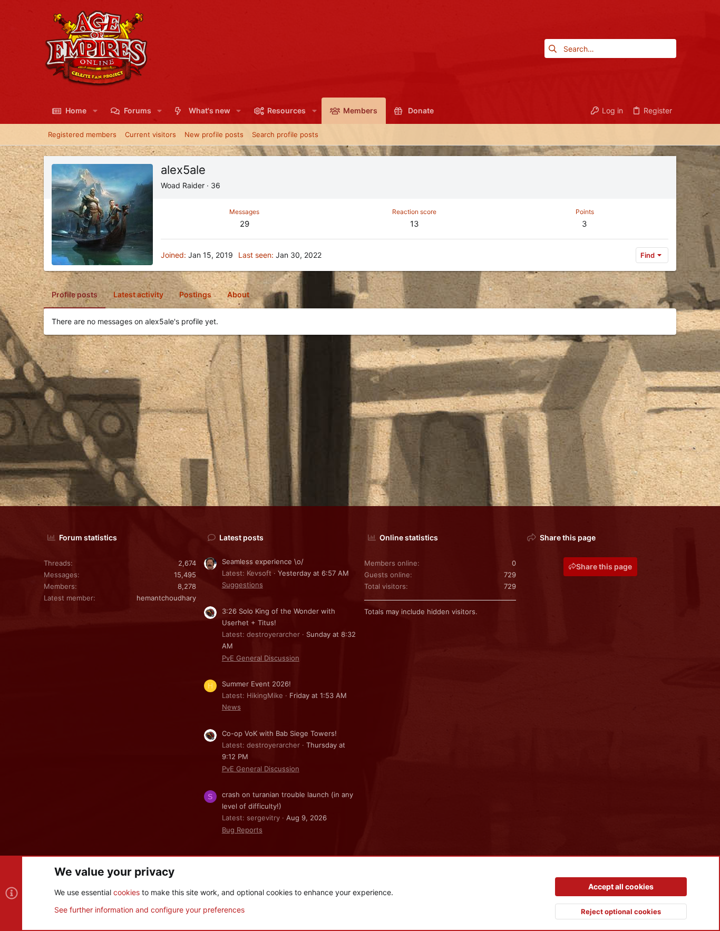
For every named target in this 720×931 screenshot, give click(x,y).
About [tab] (238, 294)
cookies (126, 892)
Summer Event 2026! (256, 684)
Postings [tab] (195, 294)
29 (244, 224)
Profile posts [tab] (75, 294)
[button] (94, 111)
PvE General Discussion (260, 658)
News (231, 707)
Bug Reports (242, 830)
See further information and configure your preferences (149, 909)
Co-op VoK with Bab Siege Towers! (279, 733)
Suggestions (242, 584)
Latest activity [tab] (138, 294)
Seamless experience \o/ (263, 561)
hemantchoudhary (166, 598)
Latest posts (241, 537)
